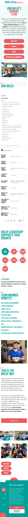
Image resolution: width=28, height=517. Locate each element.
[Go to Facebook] (5, 494)
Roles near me (8, 150)
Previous (1, 276)
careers (14, 46)
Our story (14, 41)
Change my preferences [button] (16, 511)
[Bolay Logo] (14, 2)
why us (14, 52)
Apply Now (14, 420)
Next (4, 276)
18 (19, 220)
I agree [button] (17, 507)
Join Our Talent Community (14, 57)
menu (2, 516)
